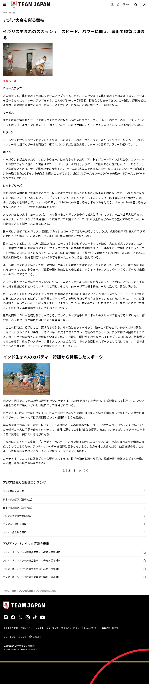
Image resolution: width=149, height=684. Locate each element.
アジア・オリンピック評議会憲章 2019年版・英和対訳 (31, 560)
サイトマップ (52, 627)
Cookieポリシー (91, 627)
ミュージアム (9, 636)
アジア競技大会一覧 (13, 491)
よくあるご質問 (11, 627)
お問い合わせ (27, 627)
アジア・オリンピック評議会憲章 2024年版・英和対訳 (31, 552)
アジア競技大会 (26, 590)
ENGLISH (37, 636)
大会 (14, 590)
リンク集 (39, 627)
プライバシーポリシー (71, 627)
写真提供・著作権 (110, 627)
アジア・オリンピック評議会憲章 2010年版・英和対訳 (31, 577)
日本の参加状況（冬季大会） (18, 507)
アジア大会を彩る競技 (14, 532)
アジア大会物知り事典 (14, 524)
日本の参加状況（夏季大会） (18, 499)
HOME (6, 590)
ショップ (22, 636)
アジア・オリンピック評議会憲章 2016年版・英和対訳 (31, 568)
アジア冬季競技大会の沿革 (17, 515)
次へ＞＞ (84, 470)
